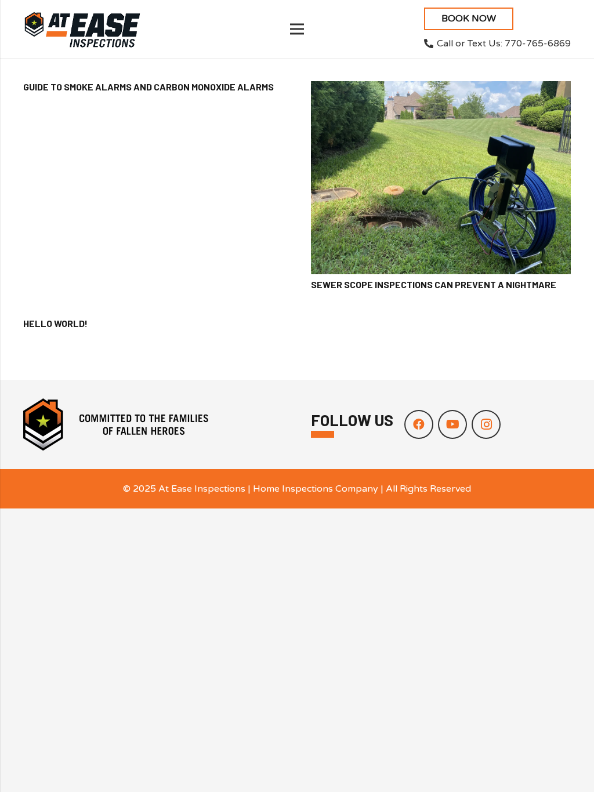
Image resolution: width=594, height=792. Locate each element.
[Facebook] (418, 424)
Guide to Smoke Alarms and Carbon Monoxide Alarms (148, 86)
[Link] (82, 29)
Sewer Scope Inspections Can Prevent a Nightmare (433, 284)
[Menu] (297, 28)
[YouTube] (452, 424)
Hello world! (55, 323)
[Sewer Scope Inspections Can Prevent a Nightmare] (441, 177)
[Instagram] (486, 424)
